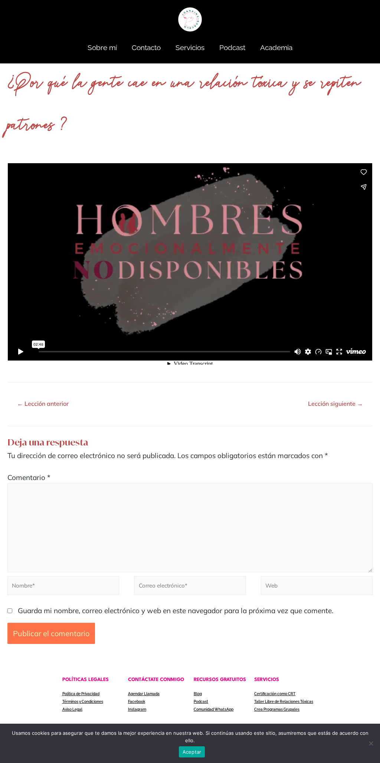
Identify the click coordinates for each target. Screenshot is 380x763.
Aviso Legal (72, 709)
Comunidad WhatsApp (213, 709)
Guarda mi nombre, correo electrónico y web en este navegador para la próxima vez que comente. (175, 610)
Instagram (137, 709)
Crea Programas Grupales (276, 709)
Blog (198, 694)
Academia (276, 47)
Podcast (232, 47)
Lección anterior (43, 403)
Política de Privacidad (80, 694)
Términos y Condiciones (82, 702)
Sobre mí (102, 47)
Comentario (28, 477)
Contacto (146, 47)
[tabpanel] (190, 262)
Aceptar (192, 752)
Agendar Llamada (144, 694)
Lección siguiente (335, 403)
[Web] (317, 586)
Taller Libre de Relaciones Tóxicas (283, 702)
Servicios (190, 47)
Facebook (136, 702)
